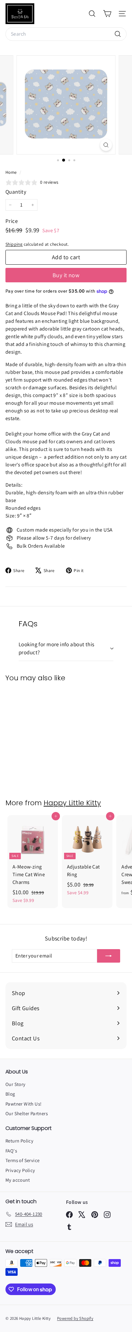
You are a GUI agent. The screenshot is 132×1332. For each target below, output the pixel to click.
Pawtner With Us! (23, 1104)
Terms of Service (22, 1160)
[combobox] (66, 34)
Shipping (13, 244)
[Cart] (107, 13)
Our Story (15, 1084)
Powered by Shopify (75, 1318)
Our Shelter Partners (26, 1113)
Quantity (15, 191)
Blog (10, 1094)
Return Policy (19, 1141)
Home (11, 172)
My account (17, 1180)
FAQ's (11, 1151)
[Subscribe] (108, 956)
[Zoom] (106, 145)
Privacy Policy (20, 1170)
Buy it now (66, 275)
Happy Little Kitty (72, 803)
